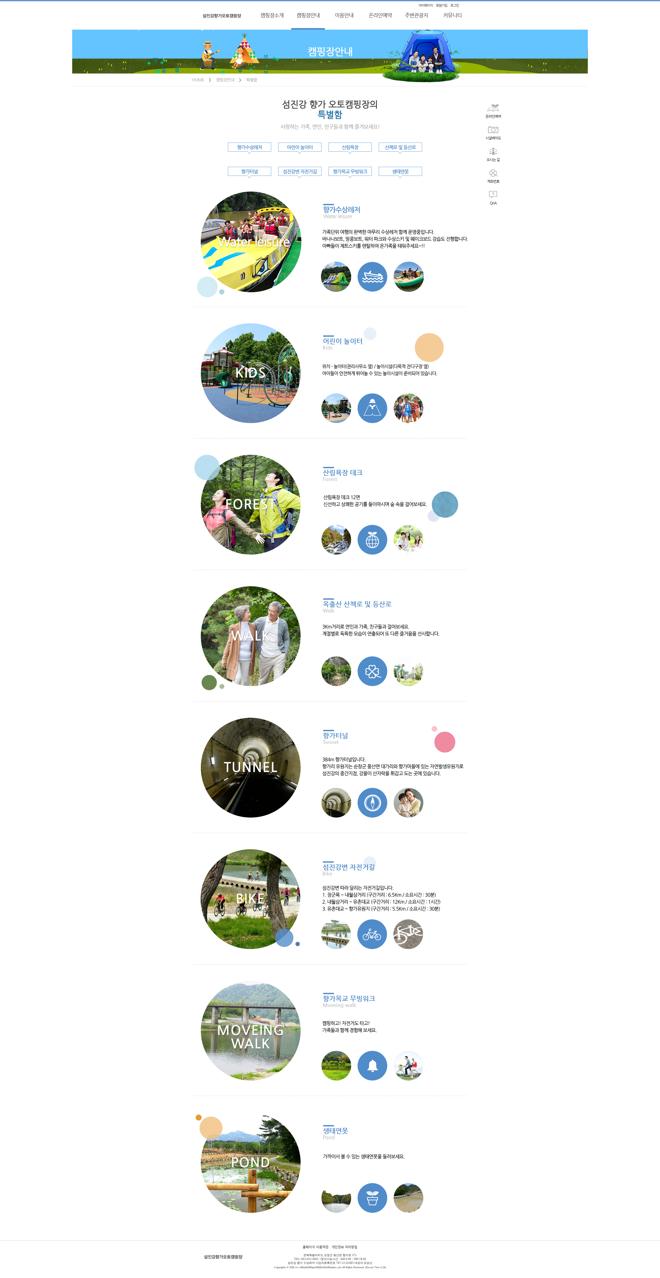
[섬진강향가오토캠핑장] (222, 22)
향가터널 (249, 171)
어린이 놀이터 (300, 147)
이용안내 (344, 15)
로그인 (454, 5)
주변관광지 (416, 15)
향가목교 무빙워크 (350, 171)
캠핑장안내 (308, 15)
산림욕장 (350, 147)
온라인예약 (380, 15)
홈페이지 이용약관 (315, 1247)
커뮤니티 (452, 15)
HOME (198, 79)
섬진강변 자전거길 (300, 171)
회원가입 (441, 5)
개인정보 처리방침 (344, 1247)
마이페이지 (426, 5)
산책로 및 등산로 (400, 147)
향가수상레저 (249, 147)
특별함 (251, 79)
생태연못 (400, 171)
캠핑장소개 (272, 15)
